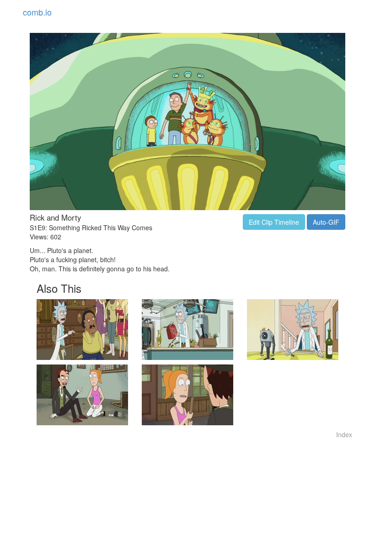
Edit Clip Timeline (274, 222)
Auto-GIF (326, 222)
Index (344, 434)
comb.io (37, 12)
